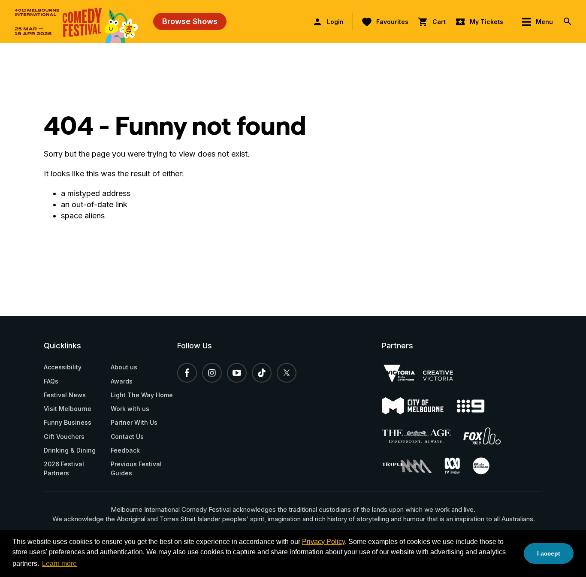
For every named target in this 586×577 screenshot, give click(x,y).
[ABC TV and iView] (458, 465)
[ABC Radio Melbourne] (487, 465)
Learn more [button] (59, 563)
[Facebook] (187, 373)
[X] (286, 373)
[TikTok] (262, 373)
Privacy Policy (323, 541)
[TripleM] (413, 466)
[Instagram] (212, 373)
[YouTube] (237, 373)
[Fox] (488, 435)
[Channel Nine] (477, 406)
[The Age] (422, 436)
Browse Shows (189, 21)
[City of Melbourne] (419, 405)
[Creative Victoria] (425, 373)
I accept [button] (548, 553)
